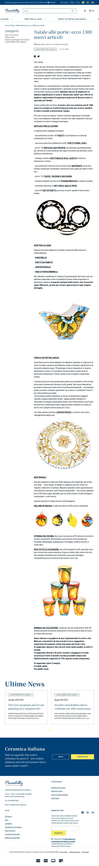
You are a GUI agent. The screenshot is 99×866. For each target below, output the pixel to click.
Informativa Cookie (75, 852)
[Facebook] (83, 2)
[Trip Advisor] (92, 2)
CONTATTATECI (63, 412)
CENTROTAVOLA (43, 267)
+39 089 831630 (13, 800)
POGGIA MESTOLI (69, 181)
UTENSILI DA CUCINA (44, 536)
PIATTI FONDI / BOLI (76, 143)
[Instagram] (88, 2)
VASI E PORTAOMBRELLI (46, 272)
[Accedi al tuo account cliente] (85, 11)
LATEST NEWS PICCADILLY (15, 42)
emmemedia (85, 852)
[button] (49, 730)
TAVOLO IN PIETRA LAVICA (46, 358)
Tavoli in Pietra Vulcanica (72, 19)
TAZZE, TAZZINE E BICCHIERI (58, 176)
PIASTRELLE (41, 258)
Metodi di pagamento (12, 838)
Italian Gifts (9, 37)
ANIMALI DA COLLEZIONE (46, 628)
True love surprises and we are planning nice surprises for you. (26, 707)
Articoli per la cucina (58, 788)
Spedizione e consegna (13, 827)
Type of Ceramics (11, 35)
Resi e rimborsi (10, 831)
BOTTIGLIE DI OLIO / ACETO (64, 158)
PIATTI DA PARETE (44, 262)
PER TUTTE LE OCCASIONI (46, 549)
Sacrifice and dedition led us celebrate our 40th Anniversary (72, 706)
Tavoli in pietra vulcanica (59, 795)
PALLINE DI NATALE (43, 506)
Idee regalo (55, 798)
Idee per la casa (33, 19)
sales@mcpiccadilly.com (18, 805)
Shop (60, 757)
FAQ (78, 2)
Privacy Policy (64, 852)
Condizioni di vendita (12, 834)
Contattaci (82, 757)
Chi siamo (64, 2)
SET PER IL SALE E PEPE (65, 186)
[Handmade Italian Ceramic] (14, 11)
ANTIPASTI (77, 166)
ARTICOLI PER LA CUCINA (46, 126)
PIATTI (61, 135)
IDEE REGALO (40, 477)
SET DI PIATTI (49, 190)
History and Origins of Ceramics (17, 39)
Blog (72, 2)
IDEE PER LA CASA (42, 245)
